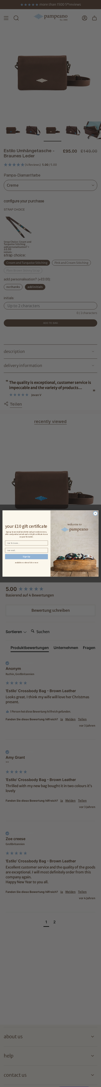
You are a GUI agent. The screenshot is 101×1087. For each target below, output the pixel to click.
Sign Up (26, 556)
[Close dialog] (95, 513)
